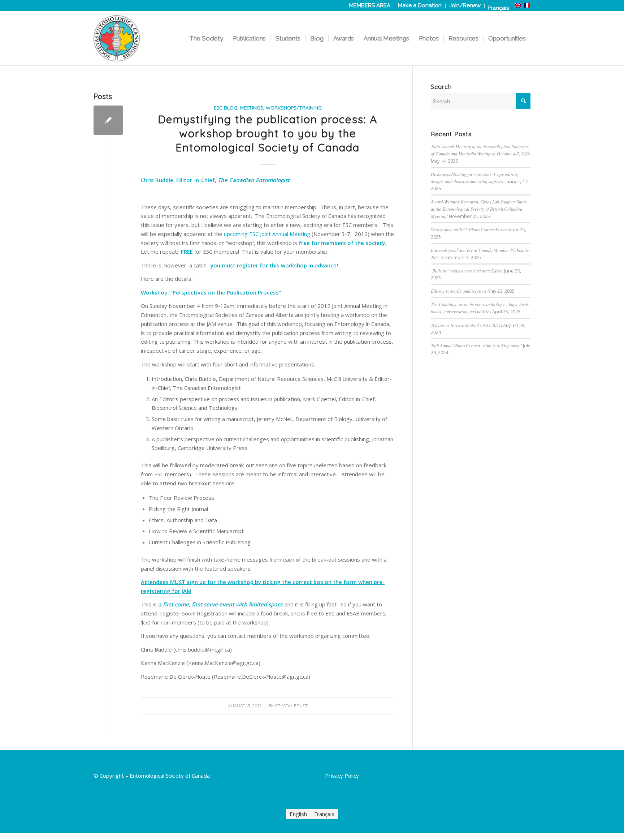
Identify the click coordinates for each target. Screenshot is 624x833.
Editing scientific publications (458, 291)
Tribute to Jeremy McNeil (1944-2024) (466, 325)
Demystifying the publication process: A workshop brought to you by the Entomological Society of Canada (267, 133)
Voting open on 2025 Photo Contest (463, 229)
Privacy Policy (342, 775)
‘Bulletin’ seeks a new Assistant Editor (467, 270)
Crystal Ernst (291, 705)
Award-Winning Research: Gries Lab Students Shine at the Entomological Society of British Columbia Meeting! (479, 208)
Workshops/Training (294, 107)
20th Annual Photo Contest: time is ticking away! (476, 345)
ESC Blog (225, 107)
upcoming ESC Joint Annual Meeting (267, 233)
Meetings (251, 107)
